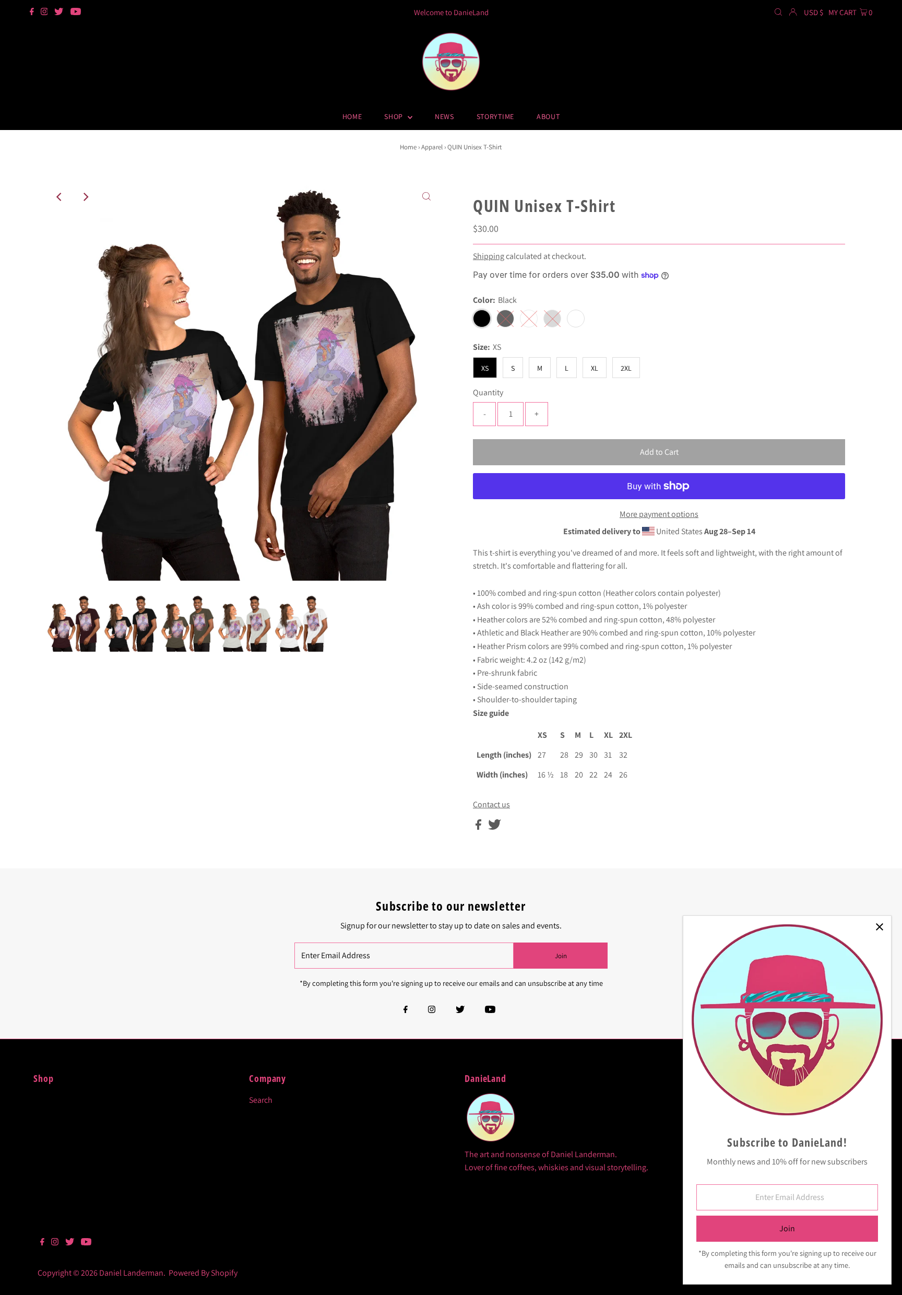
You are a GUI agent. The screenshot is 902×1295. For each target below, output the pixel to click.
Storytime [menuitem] (495, 116)
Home (408, 147)
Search (260, 1099)
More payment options (659, 514)
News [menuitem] (444, 116)
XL (594, 368)
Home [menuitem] (352, 116)
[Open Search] (778, 12)
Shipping (488, 256)
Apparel (432, 147)
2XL (626, 368)
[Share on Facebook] (479, 826)
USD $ (813, 12)
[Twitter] (59, 12)
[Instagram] (44, 12)
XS (485, 368)
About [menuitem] (548, 116)
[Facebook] (32, 12)
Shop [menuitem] (394, 116)
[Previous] (59, 196)
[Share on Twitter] (494, 826)
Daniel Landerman (131, 1272)
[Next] (85, 196)
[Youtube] (76, 12)
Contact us (491, 804)
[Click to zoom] (426, 196)
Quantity (488, 392)
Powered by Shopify (203, 1272)
